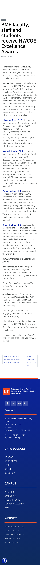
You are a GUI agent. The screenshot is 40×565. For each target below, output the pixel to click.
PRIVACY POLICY (12, 538)
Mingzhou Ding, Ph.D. (12, 120)
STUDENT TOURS (12, 499)
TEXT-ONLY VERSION (14, 534)
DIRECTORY (10, 472)
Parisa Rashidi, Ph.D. (12, 190)
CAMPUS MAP (11, 495)
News (3, 20)
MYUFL (8, 465)
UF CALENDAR (11, 461)
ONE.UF (8, 469)
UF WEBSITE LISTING (14, 526)
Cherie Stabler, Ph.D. (12, 224)
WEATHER (9, 491)
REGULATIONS (11, 542)
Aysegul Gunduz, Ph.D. (13, 151)
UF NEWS (9, 457)
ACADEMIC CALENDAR (15, 503)
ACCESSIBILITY (12, 530)
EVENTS (8, 507)
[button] (4, 560)
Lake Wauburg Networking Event (31, 360)
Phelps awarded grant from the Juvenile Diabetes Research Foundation (13, 359)
